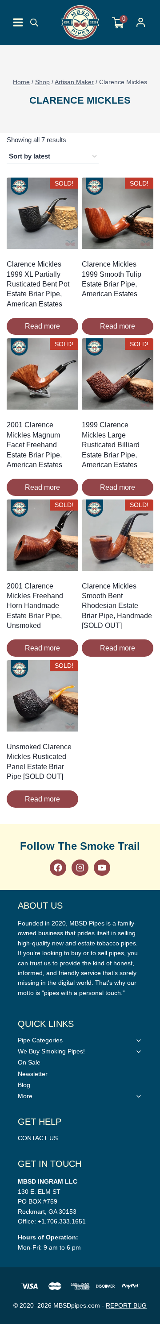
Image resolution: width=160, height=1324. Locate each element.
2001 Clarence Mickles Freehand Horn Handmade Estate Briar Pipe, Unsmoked (35, 606)
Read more (42, 326)
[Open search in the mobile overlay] (34, 23)
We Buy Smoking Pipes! (51, 1051)
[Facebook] (58, 867)
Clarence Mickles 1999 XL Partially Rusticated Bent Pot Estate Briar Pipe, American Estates (38, 284)
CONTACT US (38, 1138)
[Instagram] (80, 867)
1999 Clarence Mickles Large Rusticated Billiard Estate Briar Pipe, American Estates (111, 444)
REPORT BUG (126, 1305)
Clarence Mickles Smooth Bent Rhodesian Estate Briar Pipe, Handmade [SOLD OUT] (117, 606)
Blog (24, 1084)
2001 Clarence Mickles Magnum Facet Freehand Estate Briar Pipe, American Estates (34, 444)
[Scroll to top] (151, 937)
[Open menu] (18, 22)
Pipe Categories (40, 1040)
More (25, 1095)
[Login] (140, 22)
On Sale (29, 1062)
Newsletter (33, 1073)
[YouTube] (102, 867)
